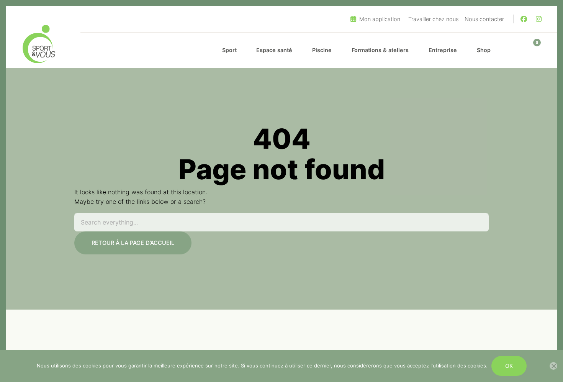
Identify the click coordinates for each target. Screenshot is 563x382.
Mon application (379, 19)
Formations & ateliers (380, 50)
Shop (484, 50)
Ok (509, 365)
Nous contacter (484, 19)
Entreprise (443, 50)
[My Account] (514, 50)
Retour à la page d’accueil (133, 242)
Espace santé (274, 50)
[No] (553, 366)
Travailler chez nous (433, 19)
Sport (229, 50)
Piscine (322, 50)
